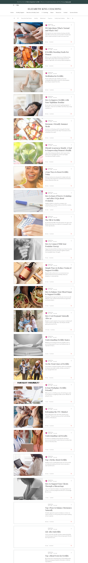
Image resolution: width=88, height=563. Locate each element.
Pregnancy (50, 18)
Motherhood (42, 18)
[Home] (13, 5)
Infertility (36, 18)
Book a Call (68, 2)
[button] (72, 18)
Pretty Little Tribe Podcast (26, 18)
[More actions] (71, 25)
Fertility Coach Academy (60, 18)
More (68, 18)
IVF (18, 18)
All (14, 18)
